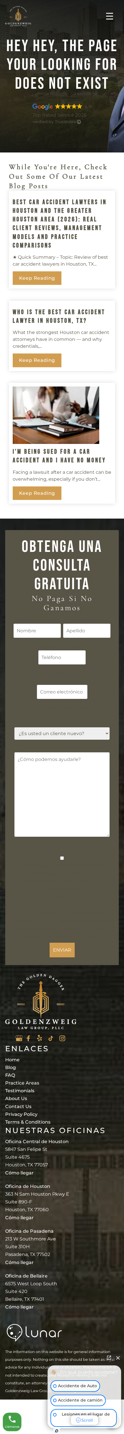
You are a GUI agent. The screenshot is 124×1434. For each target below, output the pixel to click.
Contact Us (18, 1106)
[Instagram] (62, 1038)
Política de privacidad (80, 928)
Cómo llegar (19, 1173)
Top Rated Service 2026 (60, 115)
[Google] (19, 1038)
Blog (10, 1067)
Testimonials (19, 1090)
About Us (16, 1098)
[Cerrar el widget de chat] (118, 1358)
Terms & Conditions (27, 1122)
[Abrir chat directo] (109, 1358)
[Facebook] (28, 1038)
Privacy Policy (21, 1114)
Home (12, 1059)
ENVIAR (62, 950)
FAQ (10, 1075)
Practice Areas (22, 1083)
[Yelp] (39, 1038)
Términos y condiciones (72, 936)
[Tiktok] (50, 1038)
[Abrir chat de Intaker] (56, 1430)
